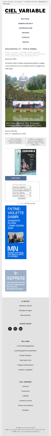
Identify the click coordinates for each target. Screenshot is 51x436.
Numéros (10, 2)
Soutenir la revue (25, 401)
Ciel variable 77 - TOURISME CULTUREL (22, 52)
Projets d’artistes (25, 355)
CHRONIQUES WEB (25, 28)
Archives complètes (25, 370)
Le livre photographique (25, 346)
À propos (25, 386)
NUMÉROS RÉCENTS (25, 24)
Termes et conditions (25, 405)
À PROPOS (25, 37)
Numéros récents (25, 306)
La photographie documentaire (25, 351)
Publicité (26, 396)
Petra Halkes (27, 54)
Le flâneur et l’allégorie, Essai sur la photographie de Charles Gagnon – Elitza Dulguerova (35, 141)
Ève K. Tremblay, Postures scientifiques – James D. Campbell (15, 141)
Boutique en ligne (25, 310)
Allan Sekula (41, 54)
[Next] (36, 100)
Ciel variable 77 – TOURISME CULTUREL (26, 2)
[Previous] (15, 100)
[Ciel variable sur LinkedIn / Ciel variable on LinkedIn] (20, 330)
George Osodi (14, 56)
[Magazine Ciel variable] (25, 14)
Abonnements (25, 315)
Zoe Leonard (28, 56)
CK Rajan (7, 56)
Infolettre (25, 410)
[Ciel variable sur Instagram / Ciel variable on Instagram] (15, 330)
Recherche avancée (30, 203)
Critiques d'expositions (11, 54)
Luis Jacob (21, 56)
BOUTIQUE (25, 19)
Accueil (5, 2)
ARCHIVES (25, 33)
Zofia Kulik (35, 56)
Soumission (25, 391)
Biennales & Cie (25, 360)
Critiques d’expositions (25, 365)
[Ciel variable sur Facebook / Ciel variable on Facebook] (10, 330)
